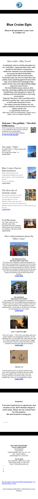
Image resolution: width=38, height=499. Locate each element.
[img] (19, 5)
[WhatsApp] (3, 469)
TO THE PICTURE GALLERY (10, 135)
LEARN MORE (6, 154)
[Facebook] (3, 471)
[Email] (3, 466)
